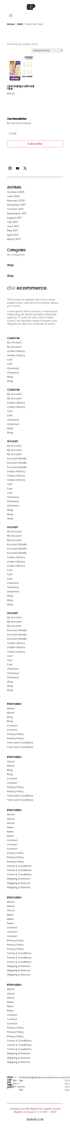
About (11, 708)
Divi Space (32, 1108)
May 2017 (12, 230)
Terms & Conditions (19, 866)
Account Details (17, 458)
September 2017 (17, 213)
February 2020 (16, 200)
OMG (20, 24)
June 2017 (13, 226)
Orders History (16, 351)
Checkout (13, 368)
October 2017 (15, 209)
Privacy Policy (15, 734)
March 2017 (14, 239)
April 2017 (13, 235)
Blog (10, 717)
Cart (10, 359)
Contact (12, 725)
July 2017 (12, 222)
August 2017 (14, 217)
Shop (10, 377)
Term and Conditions (20, 742)
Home (10, 24)
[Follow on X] (25, 168)
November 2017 (16, 205)
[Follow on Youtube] (17, 168)
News (10, 827)
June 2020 (13, 196)
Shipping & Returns (18, 878)
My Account (14, 342)
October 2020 (15, 192)
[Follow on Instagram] (10, 168)
